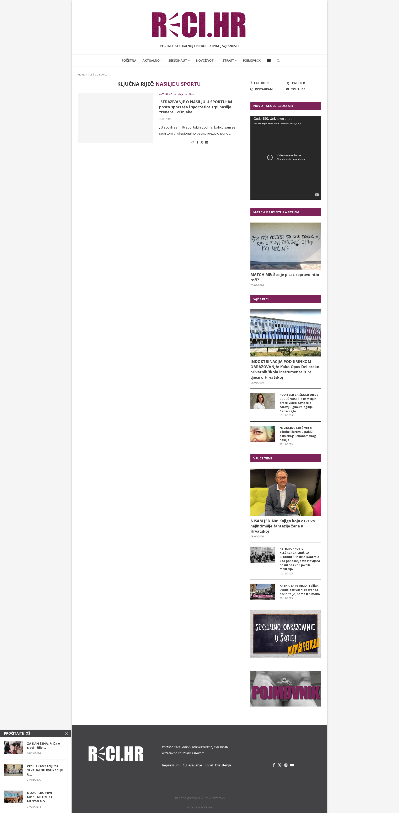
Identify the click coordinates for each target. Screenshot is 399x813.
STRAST (228, 60)
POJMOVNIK (252, 60)
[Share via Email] (206, 142)
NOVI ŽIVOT (205, 60)
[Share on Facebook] (197, 142)
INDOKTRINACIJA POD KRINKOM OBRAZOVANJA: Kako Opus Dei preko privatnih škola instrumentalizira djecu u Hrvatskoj (284, 369)
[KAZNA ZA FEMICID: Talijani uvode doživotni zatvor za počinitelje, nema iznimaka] (262, 592)
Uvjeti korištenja (218, 765)
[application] (285, 158)
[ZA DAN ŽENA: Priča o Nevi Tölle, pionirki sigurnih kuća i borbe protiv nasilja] (13, 747)
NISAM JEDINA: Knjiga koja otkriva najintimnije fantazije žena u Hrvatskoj (282, 526)
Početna (129, 60)
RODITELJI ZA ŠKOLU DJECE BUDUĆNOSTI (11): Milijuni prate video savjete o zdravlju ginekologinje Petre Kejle (299, 403)
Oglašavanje (192, 765)
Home (81, 74)
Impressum (171, 765)
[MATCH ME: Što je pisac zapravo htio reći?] (285, 246)
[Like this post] (192, 142)
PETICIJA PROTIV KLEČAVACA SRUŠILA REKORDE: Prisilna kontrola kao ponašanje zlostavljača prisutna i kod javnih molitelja (300, 559)
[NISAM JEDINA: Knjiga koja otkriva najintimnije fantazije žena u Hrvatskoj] (285, 492)
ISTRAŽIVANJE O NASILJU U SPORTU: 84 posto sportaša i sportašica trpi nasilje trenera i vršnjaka (195, 106)
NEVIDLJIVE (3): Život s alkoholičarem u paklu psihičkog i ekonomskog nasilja (298, 434)
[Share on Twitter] (201, 142)
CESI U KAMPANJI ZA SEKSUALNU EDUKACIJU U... (45, 770)
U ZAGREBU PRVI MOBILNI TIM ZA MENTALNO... (40, 797)
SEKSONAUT (178, 60)
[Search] (278, 60)
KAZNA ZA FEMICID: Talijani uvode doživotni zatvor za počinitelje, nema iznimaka (300, 590)
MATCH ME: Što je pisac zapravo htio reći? (284, 277)
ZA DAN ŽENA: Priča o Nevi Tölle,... (43, 745)
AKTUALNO (151, 60)
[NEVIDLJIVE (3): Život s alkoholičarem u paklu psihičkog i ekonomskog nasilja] (262, 434)
